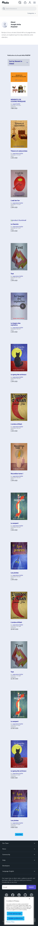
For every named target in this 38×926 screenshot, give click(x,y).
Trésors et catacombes (19, 151)
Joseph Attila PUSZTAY (18, 153)
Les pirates (15, 573)
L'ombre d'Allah (16, 424)
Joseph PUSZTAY (16, 104)
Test (12, 274)
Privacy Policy (10, 922)
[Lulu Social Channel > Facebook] (12, 895)
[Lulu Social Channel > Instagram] (6, 895)
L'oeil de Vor (15, 200)
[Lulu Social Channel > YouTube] (25, 895)
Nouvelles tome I (17, 474)
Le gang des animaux (18, 374)
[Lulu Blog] (31, 895)
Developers (6, 866)
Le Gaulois (14, 224)
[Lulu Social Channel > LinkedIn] (19, 895)
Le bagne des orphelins (15, 324)
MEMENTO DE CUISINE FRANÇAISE (18, 100)
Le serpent (14, 523)
